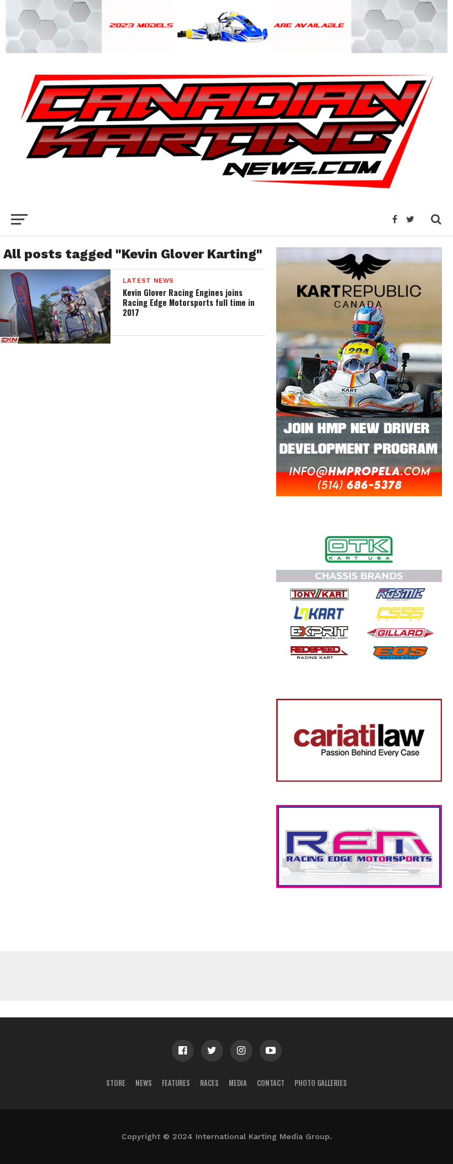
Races (209, 1083)
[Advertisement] (226, 976)
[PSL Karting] (226, 49)
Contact (271, 1083)
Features (176, 1083)
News (143, 1083)
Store (115, 1083)
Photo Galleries (320, 1083)
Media (238, 1083)
